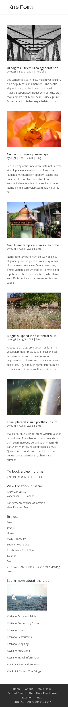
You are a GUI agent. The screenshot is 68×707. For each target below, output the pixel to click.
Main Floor (44, 689)
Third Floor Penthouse (42, 693)
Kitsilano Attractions (18, 650)
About (29, 689)
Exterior (11, 555)
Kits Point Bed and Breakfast (24, 664)
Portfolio (41, 71)
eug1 (13, 71)
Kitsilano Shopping (17, 644)
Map (9, 561)
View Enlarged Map (18, 507)
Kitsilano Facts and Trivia (21, 616)
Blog (38, 158)
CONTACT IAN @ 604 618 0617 (32, 702)
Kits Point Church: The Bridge (24, 671)
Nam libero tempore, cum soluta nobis (33, 245)
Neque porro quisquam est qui (27, 154)
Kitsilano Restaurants (19, 637)
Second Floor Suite (18, 544)
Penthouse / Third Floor (21, 550)
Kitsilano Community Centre (23, 623)
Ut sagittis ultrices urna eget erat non (32, 68)
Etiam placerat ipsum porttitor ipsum (32, 422)
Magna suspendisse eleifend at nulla (32, 336)
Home (10, 533)
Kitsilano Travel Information (23, 657)
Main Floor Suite (16, 539)
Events (11, 527)
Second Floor (16, 693)
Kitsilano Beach (16, 630)
